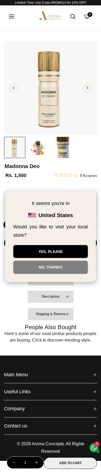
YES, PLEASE (51, 251)
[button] (87, 87)
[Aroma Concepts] (51, 16)
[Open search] (73, 16)
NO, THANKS (50, 267)
